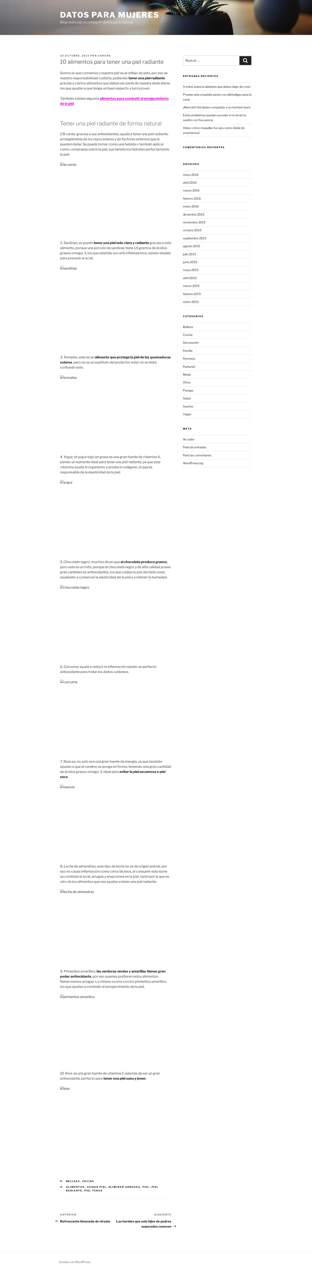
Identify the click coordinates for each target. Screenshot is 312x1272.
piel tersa (93, 1190)
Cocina (88, 1181)
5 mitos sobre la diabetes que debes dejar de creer (217, 86)
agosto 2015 (191, 246)
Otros (187, 382)
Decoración (191, 342)
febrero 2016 (192, 198)
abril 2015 (190, 278)
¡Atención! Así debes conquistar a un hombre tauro (217, 107)
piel (146, 1186)
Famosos (189, 358)
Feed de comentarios (197, 455)
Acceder (188, 439)
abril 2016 (190, 182)
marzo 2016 (191, 190)
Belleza (73, 1181)
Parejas (188, 390)
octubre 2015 (192, 230)
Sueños (188, 406)
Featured (189, 366)
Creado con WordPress (74, 1262)
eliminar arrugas (125, 1186)
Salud (187, 398)
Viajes (187, 414)
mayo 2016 (190, 174)
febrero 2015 (192, 294)
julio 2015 (189, 254)
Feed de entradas (194, 447)
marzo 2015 (191, 286)
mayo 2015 (190, 270)
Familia (188, 350)
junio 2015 (190, 262)
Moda (187, 374)
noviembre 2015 (194, 222)
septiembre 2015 (194, 238)
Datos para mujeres (109, 15)
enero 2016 (191, 206)
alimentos (75, 1186)
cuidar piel (97, 1186)
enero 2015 (191, 302)
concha (104, 55)
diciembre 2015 (193, 214)
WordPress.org (193, 463)
